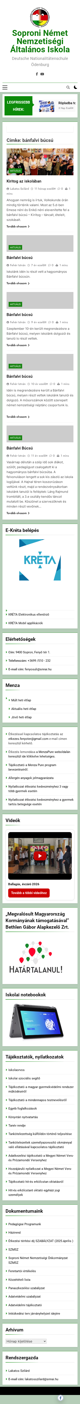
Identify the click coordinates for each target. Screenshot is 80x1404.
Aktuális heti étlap (23, 709)
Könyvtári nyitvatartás (23, 1117)
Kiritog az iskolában (24, 181)
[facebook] (37, 74)
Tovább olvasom (17, 226)
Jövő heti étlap (21, 717)
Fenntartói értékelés (22, 1271)
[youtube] (42, 74)
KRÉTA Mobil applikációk (25, 623)
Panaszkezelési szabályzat (26, 1288)
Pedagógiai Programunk (24, 1224)
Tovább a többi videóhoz (29, 893)
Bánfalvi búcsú (20, 257)
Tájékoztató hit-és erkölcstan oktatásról (35, 1182)
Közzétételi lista (19, 1280)
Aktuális (15, 171)
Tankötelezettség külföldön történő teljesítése (40, 1134)
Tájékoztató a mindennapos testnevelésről (37, 1100)
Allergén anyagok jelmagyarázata (31, 778)
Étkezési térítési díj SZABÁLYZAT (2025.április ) (40, 1241)
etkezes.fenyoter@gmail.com (28, 739)
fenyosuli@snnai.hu (38, 669)
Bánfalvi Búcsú (20, 448)
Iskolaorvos (16, 1070)
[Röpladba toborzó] (44, 111)
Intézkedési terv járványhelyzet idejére (34, 1313)
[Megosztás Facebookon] (60, 1398)
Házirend (14, 1232)
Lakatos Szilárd (19, 189)
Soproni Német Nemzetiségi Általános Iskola (40, 41)
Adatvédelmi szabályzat (24, 1296)
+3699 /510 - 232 (38, 661)
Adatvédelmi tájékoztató (25, 1305)
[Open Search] (68, 87)
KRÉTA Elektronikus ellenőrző (28, 614)
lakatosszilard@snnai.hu (41, 1379)
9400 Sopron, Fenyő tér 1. (33, 652)
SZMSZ (13, 1249)
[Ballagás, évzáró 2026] (40, 856)
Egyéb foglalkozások (22, 1108)
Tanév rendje (17, 1125)
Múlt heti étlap (21, 700)
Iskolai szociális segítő (24, 1078)
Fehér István (18, 265)
